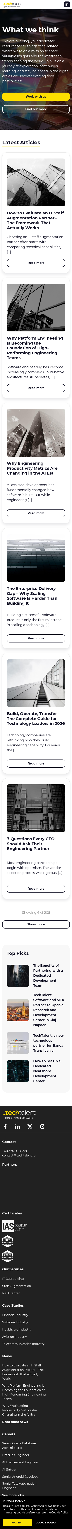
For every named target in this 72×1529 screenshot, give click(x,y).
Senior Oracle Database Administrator (19, 1446)
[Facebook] (5, 1126)
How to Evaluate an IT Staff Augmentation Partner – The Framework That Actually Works (23, 1372)
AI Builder (9, 1469)
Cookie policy (46, 1522)
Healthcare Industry (16, 1329)
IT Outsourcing (13, 1279)
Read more (36, 263)
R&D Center (11, 1293)
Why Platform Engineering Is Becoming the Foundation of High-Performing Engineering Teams (24, 1392)
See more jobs (13, 1495)
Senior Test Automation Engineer (19, 1486)
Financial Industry (15, 1315)
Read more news (15, 1422)
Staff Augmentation (16, 1286)
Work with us (36, 96)
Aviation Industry (14, 1336)
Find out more (36, 109)
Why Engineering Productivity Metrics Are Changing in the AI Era (19, 1410)
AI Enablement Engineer (20, 1462)
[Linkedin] (17, 1126)
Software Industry (15, 1322)
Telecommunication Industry (23, 1344)
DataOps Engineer (15, 1455)
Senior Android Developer (21, 1476)
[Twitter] (30, 1126)
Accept (17, 1522)
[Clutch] (42, 1126)
